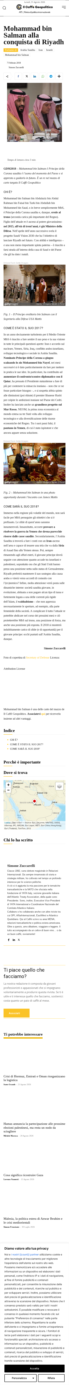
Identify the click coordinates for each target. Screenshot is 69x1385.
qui (43, 713)
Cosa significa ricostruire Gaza (23, 1175)
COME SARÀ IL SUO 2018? (25, 749)
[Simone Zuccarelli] (6, 67)
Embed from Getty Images (16, 263)
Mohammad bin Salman (17, 55)
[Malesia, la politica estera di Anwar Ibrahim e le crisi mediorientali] (34, 1199)
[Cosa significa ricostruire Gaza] (34, 1156)
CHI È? (14, 740)
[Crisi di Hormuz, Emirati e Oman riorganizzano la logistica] (34, 1057)
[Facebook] (18, 76)
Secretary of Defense (37, 657)
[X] (26, 76)
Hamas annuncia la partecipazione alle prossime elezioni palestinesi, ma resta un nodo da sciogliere (34, 1127)
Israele (49, 50)
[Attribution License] (34, 661)
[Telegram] (50, 76)
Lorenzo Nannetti (11, 1179)
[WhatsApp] (42, 76)
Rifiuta (51, 1378)
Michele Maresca (11, 1136)
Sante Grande (9, 1084)
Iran (41, 50)
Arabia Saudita (27, 50)
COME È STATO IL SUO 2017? (26, 744)
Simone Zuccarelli (16, 67)
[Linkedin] (34, 76)
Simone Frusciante (11, 1227)
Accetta (34, 1368)
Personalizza (19, 1378)
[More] (59, 76)
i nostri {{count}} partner (25, 1254)
